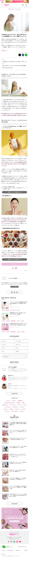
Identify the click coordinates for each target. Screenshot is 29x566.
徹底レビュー (4, 50)
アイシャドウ (12, 404)
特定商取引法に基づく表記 (14, 538)
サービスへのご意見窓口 (17, 537)
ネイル (17, 348)
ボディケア (18, 344)
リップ (25, 404)
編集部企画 (13, 320)
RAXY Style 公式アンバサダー (9, 402)
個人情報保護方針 (10, 550)
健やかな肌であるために (7, 67)
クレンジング (12, 310)
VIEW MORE (14, 393)
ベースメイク (18, 341)
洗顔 (22, 320)
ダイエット (17, 409)
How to (3, 310)
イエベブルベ (15, 407)
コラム (2, 351)
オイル (18, 310)
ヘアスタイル (8, 407)
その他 (17, 351)
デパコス (23, 409)
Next (26, 270)
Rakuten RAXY (7, 5)
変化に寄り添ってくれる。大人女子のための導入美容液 (14, 65)
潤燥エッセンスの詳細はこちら (14, 192)
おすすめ (8, 320)
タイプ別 (21, 411)
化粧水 (23, 331)
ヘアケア (3, 348)
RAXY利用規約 (9, 537)
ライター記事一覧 (14, 286)
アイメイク (3, 344)
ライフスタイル (14, 411)
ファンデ (7, 411)
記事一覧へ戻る (14, 292)
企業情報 (3, 550)
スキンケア (8, 49)
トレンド (19, 404)
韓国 (23, 402)
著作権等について (19, 550)
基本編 (7, 310)
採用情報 (25, 550)
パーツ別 (5, 409)
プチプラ (18, 320)
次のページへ (14, 264)
